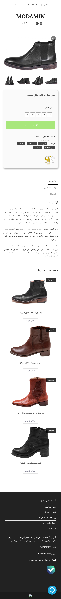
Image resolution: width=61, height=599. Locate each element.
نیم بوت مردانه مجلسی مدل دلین (30, 413)
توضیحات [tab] (52, 181)
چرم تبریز (43, 143)
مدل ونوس (31, 143)
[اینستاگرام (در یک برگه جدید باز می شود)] (30, 7)
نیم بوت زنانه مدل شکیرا (30, 463)
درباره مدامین (50, 507)
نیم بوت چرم (49, 147)
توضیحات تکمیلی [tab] (50, 187)
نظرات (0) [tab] (53, 194)
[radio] (49, 115)
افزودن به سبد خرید (30, 124)
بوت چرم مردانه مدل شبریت (30, 312)
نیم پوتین (38, 147)
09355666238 (44, 554)
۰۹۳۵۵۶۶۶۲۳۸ (32, 4)
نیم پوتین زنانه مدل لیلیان (30, 362)
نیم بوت (21, 143)
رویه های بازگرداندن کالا (46, 517)
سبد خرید (52, 528)
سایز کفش (49, 107)
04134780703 (45, 547)
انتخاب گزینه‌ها (30, 320)
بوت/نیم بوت (44, 140)
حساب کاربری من (49, 523)
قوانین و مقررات (50, 512)
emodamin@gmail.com (39, 560)
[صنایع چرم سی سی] (49, 160)
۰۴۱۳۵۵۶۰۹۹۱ (20, 4)
